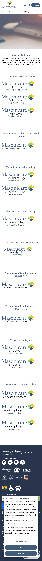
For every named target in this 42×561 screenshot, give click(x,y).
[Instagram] (22, 462)
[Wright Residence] (18, 112)
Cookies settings (21, 541)
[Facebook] (4, 462)
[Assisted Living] (18, 190)
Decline (21, 553)
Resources (12, 12)
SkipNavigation (20, 2)
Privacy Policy (10, 523)
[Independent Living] (18, 99)
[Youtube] (10, 462)
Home (4, 12)
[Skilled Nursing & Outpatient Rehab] (18, 85)
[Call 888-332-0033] (25, 5)
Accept (21, 547)
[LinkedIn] (16, 462)
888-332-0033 (7, 455)
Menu (36, 5)
